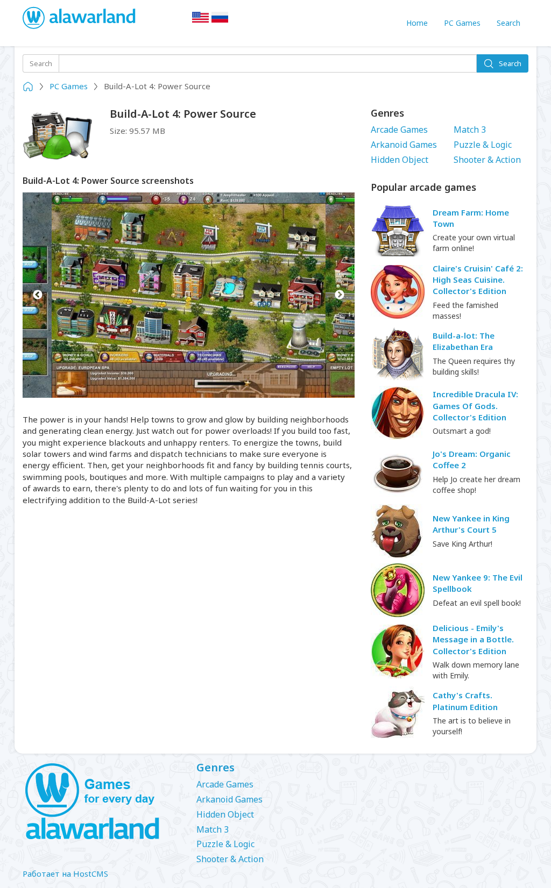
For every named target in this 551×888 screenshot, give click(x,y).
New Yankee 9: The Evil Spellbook (477, 583)
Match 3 (470, 129)
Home (417, 23)
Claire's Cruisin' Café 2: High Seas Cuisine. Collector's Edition (478, 280)
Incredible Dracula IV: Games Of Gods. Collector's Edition (475, 405)
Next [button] (340, 295)
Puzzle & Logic (483, 145)
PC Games (462, 23)
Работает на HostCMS (65, 873)
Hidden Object (399, 160)
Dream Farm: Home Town (471, 218)
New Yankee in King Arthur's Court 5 (471, 524)
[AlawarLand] (80, 18)
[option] (189, 295)
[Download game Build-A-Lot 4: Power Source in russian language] (220, 20)
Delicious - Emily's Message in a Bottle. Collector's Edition (473, 639)
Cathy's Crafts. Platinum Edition (465, 701)
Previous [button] (37, 295)
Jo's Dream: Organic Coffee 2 (472, 459)
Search (508, 23)
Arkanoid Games (404, 145)
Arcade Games (399, 129)
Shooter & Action (487, 160)
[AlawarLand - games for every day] (101, 802)
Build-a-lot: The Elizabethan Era (464, 341)
